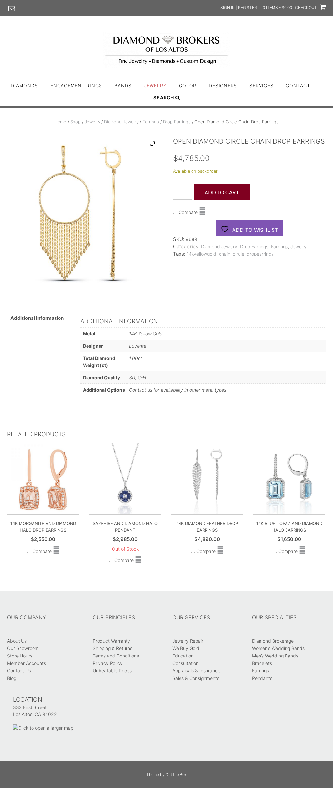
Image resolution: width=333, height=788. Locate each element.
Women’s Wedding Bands (278, 648)
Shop (75, 121)
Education (182, 655)
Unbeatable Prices (112, 670)
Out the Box (176, 774)
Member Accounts (26, 663)
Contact (298, 85)
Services (261, 85)
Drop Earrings (177, 121)
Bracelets (262, 663)
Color (187, 85)
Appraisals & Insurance (196, 670)
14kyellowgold (201, 253)
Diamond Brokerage (273, 641)
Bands (123, 85)
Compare (187, 212)
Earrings (150, 121)
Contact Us (19, 670)
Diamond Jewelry (121, 121)
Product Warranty (111, 641)
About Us (17, 641)
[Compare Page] (202, 212)
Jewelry (155, 85)
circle (238, 253)
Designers (223, 85)
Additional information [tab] (37, 318)
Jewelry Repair (187, 641)
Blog (11, 678)
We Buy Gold (185, 648)
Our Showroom (23, 648)
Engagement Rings (76, 85)
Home (60, 121)
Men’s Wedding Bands (275, 655)
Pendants (262, 678)
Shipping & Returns (112, 648)
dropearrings (260, 253)
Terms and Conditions (116, 655)
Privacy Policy (108, 663)
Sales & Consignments (195, 678)
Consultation (185, 663)
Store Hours (19, 655)
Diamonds (24, 85)
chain (224, 253)
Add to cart (222, 192)
